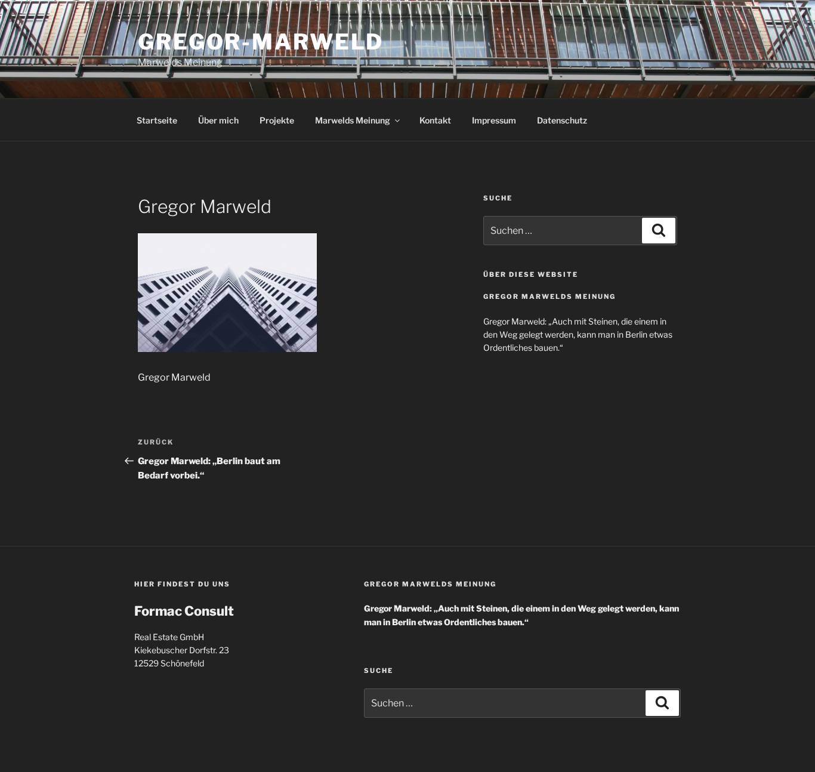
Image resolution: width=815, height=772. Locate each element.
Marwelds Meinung (352, 120)
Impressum (494, 120)
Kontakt (435, 120)
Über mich (218, 120)
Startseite (157, 120)
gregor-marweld (261, 42)
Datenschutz (562, 120)
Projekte (277, 120)
